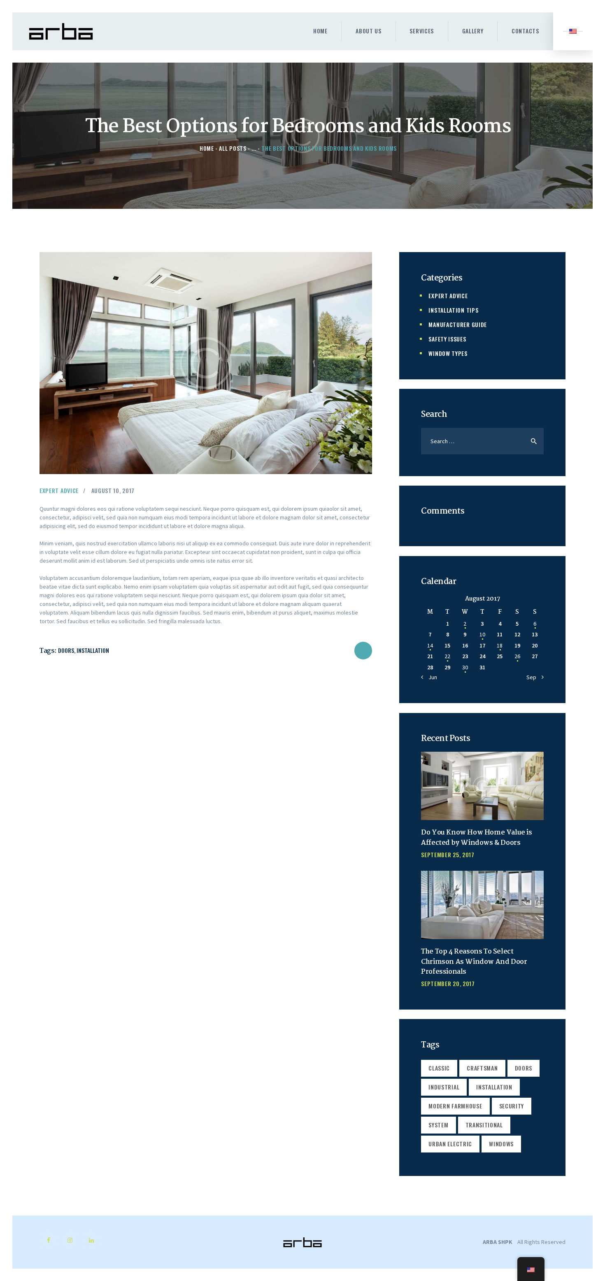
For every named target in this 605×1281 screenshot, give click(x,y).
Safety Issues (447, 338)
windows (501, 1143)
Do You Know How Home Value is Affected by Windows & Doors (476, 838)
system (438, 1124)
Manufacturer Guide (457, 324)
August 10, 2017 (113, 490)
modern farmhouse (455, 1105)
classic (439, 1068)
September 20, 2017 (448, 983)
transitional (484, 1124)
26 (517, 656)
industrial (443, 1086)
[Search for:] (482, 441)
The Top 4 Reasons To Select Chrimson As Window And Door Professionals (474, 962)
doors (66, 650)
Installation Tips (453, 310)
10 (482, 634)
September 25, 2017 (448, 854)
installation (93, 650)
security (511, 1105)
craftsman (482, 1068)
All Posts (232, 148)
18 (500, 645)
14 (430, 645)
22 (447, 656)
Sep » (533, 677)
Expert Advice (59, 490)
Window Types (447, 353)
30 (465, 667)
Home (207, 148)
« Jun (431, 677)
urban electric (450, 1143)
